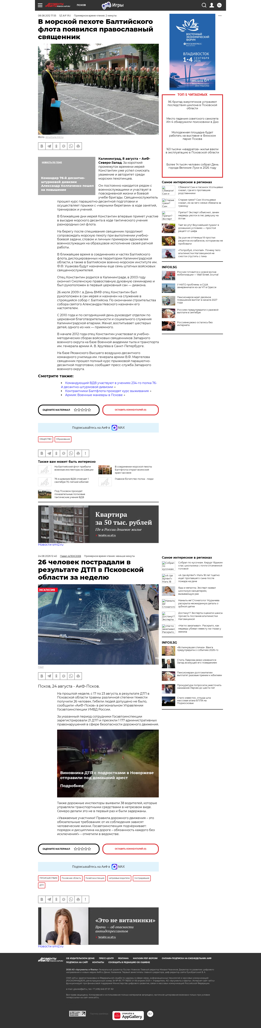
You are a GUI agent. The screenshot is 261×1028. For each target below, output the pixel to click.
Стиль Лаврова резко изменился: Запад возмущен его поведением (197, 661)
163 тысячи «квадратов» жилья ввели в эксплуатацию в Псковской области (192, 151)
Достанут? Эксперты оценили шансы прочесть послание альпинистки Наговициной (200, 616)
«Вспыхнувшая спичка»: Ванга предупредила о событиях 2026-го (197, 648)
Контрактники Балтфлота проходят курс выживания (107, 391)
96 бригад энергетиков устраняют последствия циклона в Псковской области (192, 105)
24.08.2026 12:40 (47, 556)
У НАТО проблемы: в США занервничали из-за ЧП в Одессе (196, 286)
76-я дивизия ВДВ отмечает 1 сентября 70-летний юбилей (71, 480)
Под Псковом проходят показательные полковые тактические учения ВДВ (69, 494)
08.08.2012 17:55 (47, 15)
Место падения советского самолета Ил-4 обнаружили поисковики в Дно (192, 120)
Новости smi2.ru (50, 544)
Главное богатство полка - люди (134, 478)
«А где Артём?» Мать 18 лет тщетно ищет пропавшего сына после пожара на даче (199, 578)
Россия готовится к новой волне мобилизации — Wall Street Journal (197, 273)
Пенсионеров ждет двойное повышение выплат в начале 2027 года (197, 300)
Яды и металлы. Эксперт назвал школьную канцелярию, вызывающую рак (197, 590)
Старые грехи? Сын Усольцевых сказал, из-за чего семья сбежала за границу (199, 202)
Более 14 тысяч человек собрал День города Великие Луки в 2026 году (192, 166)
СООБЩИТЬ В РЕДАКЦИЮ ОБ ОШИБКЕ (129, 962)
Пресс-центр (106, 958)
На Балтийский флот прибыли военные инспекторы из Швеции (73, 468)
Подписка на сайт (77, 962)
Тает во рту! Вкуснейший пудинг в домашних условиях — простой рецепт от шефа (198, 228)
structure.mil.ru (54, 137)
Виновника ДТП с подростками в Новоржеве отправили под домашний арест (107, 775)
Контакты (98, 962)
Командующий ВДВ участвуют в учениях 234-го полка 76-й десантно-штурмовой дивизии (109, 385)
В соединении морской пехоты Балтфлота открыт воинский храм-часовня (133, 469)
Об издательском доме (80, 958)
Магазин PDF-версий (145, 958)
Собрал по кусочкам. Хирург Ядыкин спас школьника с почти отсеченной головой (200, 565)
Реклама (123, 958)
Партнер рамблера (99, 1014)
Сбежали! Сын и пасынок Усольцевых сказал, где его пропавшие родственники (200, 190)
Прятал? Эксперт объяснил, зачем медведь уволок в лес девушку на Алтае (198, 215)
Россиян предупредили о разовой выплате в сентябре (197, 311)
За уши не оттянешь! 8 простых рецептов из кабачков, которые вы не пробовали (200, 240)
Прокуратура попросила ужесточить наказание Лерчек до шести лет (199, 686)
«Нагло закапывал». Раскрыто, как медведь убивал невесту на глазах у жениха (199, 628)
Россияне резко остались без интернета (194, 323)
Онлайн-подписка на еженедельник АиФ (187, 958)
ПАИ (41, 667)
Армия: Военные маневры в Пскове (94, 395)
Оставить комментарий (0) (130, 410)
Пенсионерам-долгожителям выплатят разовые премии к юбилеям (199, 674)
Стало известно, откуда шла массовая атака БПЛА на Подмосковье (194, 701)
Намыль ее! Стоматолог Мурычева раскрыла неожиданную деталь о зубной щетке (198, 603)
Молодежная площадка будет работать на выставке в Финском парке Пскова (192, 136)
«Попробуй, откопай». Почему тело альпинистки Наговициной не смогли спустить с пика (199, 253)
